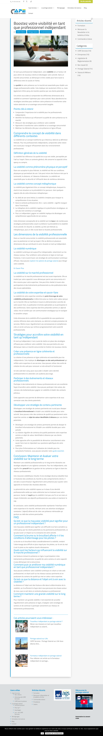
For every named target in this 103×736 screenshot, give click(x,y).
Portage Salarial (33, 32)
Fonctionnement (19, 705)
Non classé (81, 65)
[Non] (100, 731)
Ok (42, 733)
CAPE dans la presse (21, 701)
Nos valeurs (18, 695)
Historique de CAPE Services (20, 698)
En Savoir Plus (19, 268)
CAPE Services (83, 50)
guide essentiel (58, 451)
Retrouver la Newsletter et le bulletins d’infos (83, 32)
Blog (85, 8)
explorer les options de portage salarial (44, 261)
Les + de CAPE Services (19, 713)
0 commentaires (46, 32)
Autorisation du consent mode (83, 717)
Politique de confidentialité (54, 733)
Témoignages (61, 8)
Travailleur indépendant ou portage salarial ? (46, 621)
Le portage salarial (46, 8)
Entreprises (82, 54)
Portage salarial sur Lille (39, 638)
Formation (81, 25)
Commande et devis (85, 39)
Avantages (18, 710)
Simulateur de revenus (74, 8)
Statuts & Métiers (84, 72)
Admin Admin (21, 32)
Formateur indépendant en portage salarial (46, 655)
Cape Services (32, 8)
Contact (30, 13)
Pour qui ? (17, 708)
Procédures (36, 702)
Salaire (35, 704)
